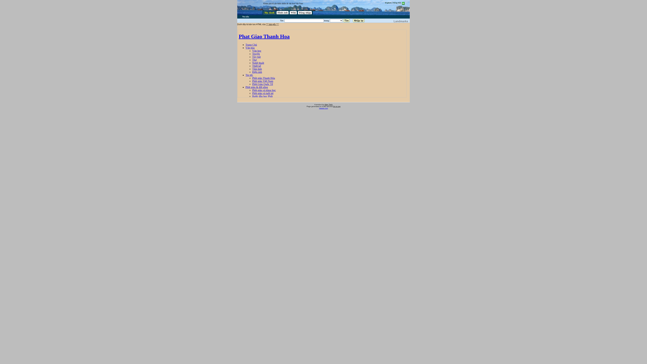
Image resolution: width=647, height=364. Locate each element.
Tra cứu (245, 17)
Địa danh (269, 12)
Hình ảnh (283, 12)
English (388, 3)
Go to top (337, 106)
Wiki (293, 12)
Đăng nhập (305, 12)
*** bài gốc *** (272, 24)
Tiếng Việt (397, 3)
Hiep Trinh (329, 104)
